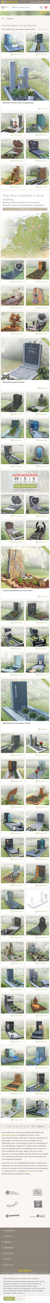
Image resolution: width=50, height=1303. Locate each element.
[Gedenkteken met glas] (12, 663)
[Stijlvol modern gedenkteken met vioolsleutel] (37, 1056)
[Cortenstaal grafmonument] (12, 322)
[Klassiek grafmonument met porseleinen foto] (37, 149)
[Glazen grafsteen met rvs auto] (37, 663)
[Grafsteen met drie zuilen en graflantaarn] (25, 83)
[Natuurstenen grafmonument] (25, 362)
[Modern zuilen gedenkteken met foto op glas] (12, 123)
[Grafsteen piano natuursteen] (37, 1030)
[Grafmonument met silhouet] (12, 873)
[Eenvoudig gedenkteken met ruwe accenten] (37, 42)
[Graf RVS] (37, 1082)
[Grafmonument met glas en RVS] (37, 769)
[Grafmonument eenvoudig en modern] (25, 703)
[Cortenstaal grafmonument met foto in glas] (12, 1082)
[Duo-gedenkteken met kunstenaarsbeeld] (37, 402)
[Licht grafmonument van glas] (12, 1108)
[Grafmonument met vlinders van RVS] (12, 42)
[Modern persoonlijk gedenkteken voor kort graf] (37, 454)
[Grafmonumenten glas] (37, 847)
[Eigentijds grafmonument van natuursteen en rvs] (12, 637)
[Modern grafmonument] (37, 611)
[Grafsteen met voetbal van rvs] (37, 978)
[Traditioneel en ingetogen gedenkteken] (12, 530)
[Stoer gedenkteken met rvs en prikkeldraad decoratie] (12, 1004)
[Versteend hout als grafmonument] (12, 952)
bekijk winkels (25, 209)
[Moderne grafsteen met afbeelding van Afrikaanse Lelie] (12, 743)
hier (24, 1293)
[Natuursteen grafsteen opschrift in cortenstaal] (12, 769)
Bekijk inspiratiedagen (25, 486)
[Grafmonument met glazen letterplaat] (12, 611)
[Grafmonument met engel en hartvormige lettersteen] (37, 637)
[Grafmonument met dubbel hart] (12, 149)
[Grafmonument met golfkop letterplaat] (12, 402)
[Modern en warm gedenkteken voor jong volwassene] (37, 428)
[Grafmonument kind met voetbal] (12, 821)
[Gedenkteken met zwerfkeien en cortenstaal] (37, 795)
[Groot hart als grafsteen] (37, 504)
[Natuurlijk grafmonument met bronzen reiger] (37, 296)
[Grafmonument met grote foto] (12, 1030)
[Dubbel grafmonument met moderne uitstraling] (12, 1056)
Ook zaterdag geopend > (40, 2)
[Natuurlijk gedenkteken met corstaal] (12, 795)
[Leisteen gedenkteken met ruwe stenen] (25, 571)
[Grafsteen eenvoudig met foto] (12, 847)
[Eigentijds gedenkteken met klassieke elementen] (12, 926)
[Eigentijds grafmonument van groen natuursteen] (12, 428)
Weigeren (20, 1298)
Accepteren (9, 1298)
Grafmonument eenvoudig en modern (17, 723)
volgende (40, 1126)
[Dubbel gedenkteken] (37, 1108)
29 (33, 1126)
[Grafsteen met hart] (12, 270)
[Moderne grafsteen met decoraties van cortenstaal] (37, 873)
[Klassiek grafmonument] (37, 926)
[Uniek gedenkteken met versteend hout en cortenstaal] (12, 175)
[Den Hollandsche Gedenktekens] (20, 7)
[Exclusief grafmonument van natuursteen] (12, 900)
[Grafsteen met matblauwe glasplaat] (37, 123)
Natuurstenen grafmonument (13, 382)
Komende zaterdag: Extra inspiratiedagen (25, 13)
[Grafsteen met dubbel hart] (12, 504)
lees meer (42, 29)
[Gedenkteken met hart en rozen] (37, 322)
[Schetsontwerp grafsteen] (37, 900)
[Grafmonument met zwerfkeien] (12, 296)
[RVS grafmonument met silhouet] (12, 454)
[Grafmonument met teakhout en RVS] (37, 175)
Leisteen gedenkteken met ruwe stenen (17, 590)
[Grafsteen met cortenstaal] (37, 270)
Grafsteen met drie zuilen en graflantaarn (18, 103)
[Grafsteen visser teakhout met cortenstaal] (37, 1004)
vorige (9, 1126)
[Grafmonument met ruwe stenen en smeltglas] (37, 952)
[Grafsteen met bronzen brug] (37, 530)
